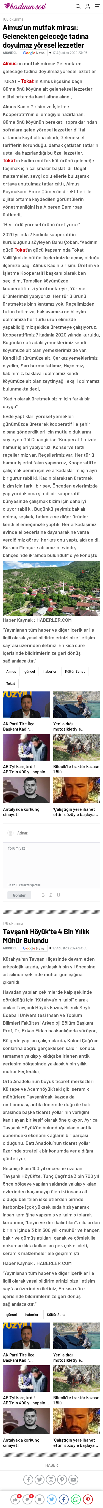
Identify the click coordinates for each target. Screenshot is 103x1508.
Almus (11, 671)
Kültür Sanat (75, 671)
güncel (29, 671)
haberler (50, 671)
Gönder (19, 895)
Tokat (10, 683)
